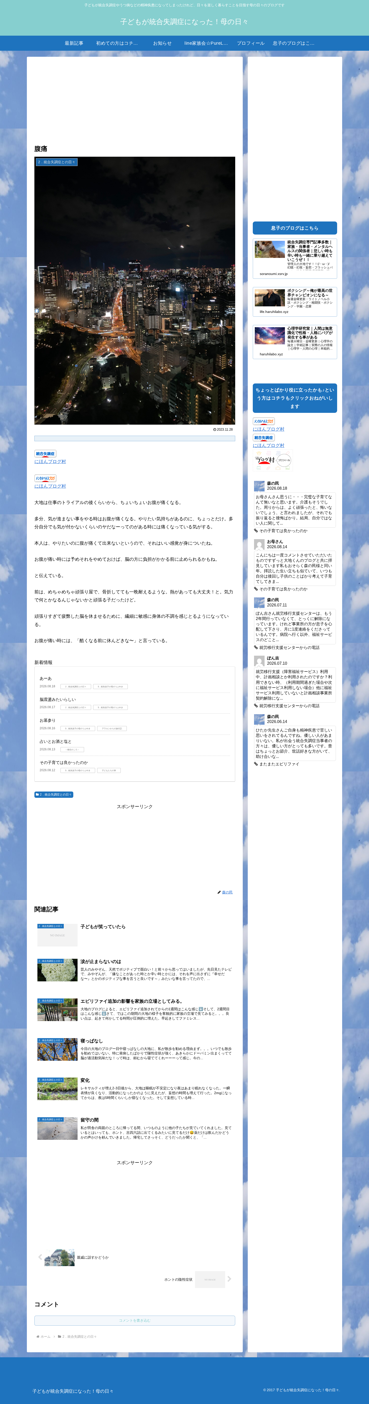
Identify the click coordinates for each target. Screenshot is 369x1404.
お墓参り (48, 720)
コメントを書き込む (135, 1320)
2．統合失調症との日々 (56, 794)
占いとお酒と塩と (56, 741)
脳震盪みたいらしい (58, 699)
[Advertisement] (134, 101)
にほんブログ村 (50, 461)
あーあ (46, 678)
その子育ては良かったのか (64, 762)
